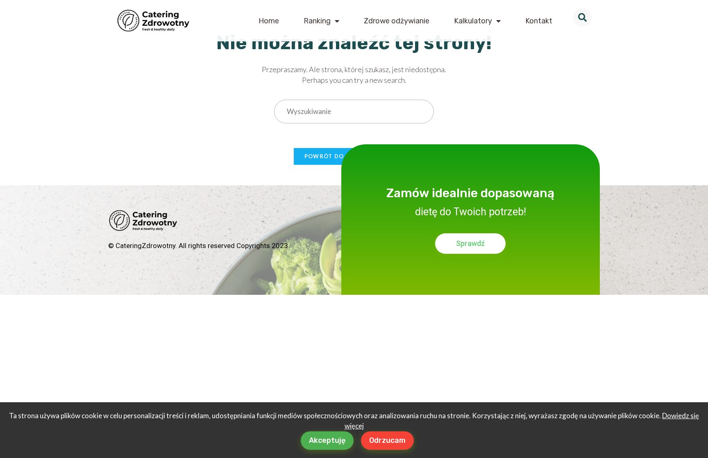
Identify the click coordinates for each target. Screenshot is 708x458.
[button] (582, 17)
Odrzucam (387, 440)
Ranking (317, 20)
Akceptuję (327, 440)
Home (269, 20)
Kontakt (538, 20)
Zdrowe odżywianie (396, 20)
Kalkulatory (473, 20)
